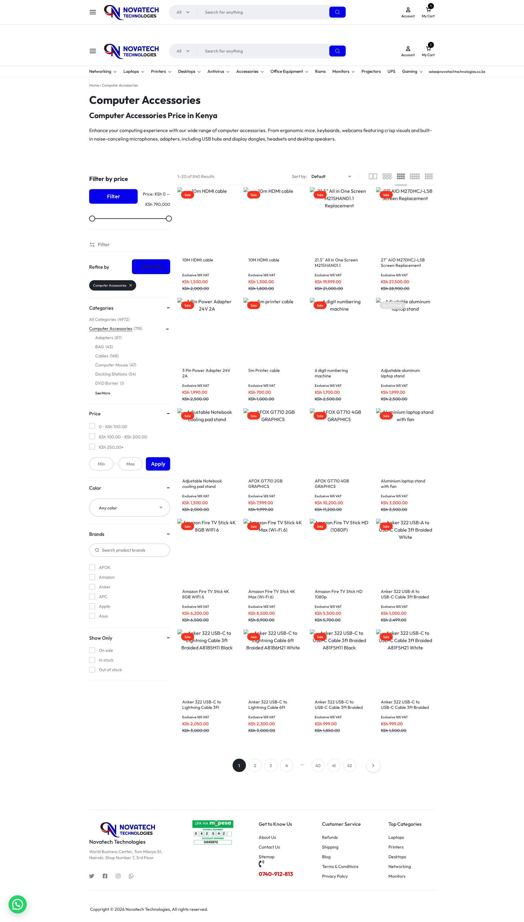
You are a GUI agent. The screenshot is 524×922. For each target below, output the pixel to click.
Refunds (330, 837)
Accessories (247, 71)
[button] (17, 904)
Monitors (340, 71)
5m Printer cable (264, 370)
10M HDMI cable (197, 260)
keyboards (328, 130)
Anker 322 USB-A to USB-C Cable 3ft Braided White (405, 597)
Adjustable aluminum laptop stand (400, 373)
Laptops (131, 71)
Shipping (330, 847)
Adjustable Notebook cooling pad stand (202, 483)
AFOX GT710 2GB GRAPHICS (265, 483)
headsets (277, 139)
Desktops (186, 71)
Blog (326, 856)
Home (94, 85)
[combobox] (129, 507)
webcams (352, 130)
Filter (113, 196)
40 (318, 765)
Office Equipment (286, 71)
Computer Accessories (109, 285)
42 (349, 765)
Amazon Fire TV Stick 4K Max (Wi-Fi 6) (271, 594)
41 (334, 765)
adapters (170, 139)
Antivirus (215, 71)
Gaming (409, 71)
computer (228, 130)
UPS (391, 71)
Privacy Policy (335, 876)
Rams (320, 71)
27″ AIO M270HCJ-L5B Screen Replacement (403, 262)
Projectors (371, 71)
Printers (158, 71)
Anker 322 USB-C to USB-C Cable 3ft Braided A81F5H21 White (405, 707)
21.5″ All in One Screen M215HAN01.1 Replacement (336, 265)
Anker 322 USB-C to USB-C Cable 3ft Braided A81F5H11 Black (339, 707)
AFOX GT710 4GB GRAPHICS (332, 483)
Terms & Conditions (340, 866)
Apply (158, 464)
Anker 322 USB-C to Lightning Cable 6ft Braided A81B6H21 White (272, 707)
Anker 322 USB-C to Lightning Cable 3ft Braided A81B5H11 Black (205, 707)
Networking (100, 71)
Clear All (151, 267)
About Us (267, 837)
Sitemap (266, 856)
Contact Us (269, 847)
